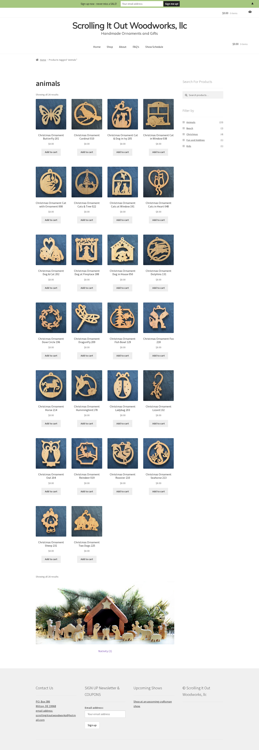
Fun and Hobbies (195, 140)
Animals (190, 122)
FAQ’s (136, 47)
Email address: (94, 707)
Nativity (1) (105, 651)
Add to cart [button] (51, 152)
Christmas (192, 134)
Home (97, 47)
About (123, 47)
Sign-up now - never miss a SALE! (99, 3)
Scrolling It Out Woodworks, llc (129, 25)
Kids (188, 146)
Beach (189, 128)
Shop (110, 47)
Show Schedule (154, 47)
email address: (44, 710)
